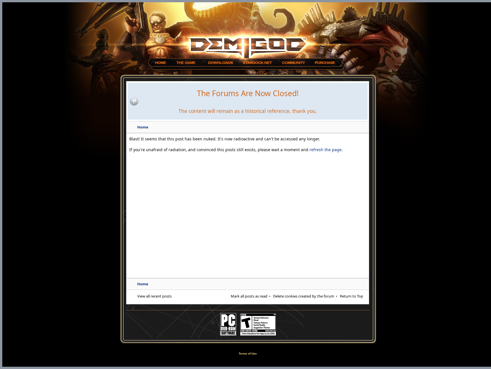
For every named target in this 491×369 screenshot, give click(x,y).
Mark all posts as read (249, 296)
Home (142, 127)
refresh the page (325, 149)
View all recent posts (154, 296)
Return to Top (351, 296)
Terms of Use (248, 353)
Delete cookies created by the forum (303, 296)
